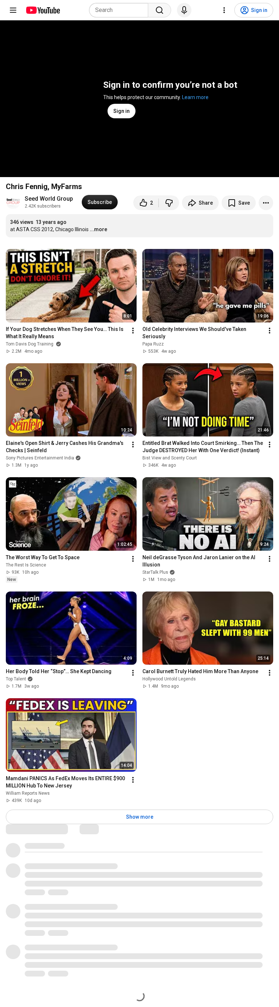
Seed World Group (49, 198)
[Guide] (13, 10)
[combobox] (120, 10)
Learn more (195, 97)
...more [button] (98, 229)
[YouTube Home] (42, 10)
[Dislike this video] (169, 203)
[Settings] (224, 10)
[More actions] (266, 203)
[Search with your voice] (184, 10)
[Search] (159, 10)
